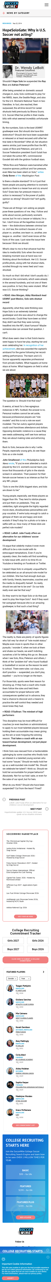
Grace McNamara (23, 1110)
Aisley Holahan (22, 1068)
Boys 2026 (38, 949)
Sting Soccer (21, 1101)
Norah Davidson (23, 1027)
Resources (7, 23)
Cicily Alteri (21, 1054)
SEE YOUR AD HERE (25, 916)
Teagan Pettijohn (23, 985)
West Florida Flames (24, 1018)
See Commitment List (25, 1125)
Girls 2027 (13, 940)
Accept (10, 1278)
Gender (11, 978)
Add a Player (25, 1217)
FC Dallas (20, 1046)
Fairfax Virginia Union (25, 1073)
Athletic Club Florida (25, 1004)
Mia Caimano (21, 1013)
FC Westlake (21, 991)
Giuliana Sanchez (23, 999)
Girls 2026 (38, 940)
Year (23, 978)
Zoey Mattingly (22, 1041)
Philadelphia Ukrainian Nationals (30, 1087)
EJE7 (17, 1115)
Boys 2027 (13, 949)
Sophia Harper (22, 1082)
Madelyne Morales (24, 1096)
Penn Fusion (21, 1032)
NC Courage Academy (24, 1060)
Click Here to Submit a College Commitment (25, 960)
